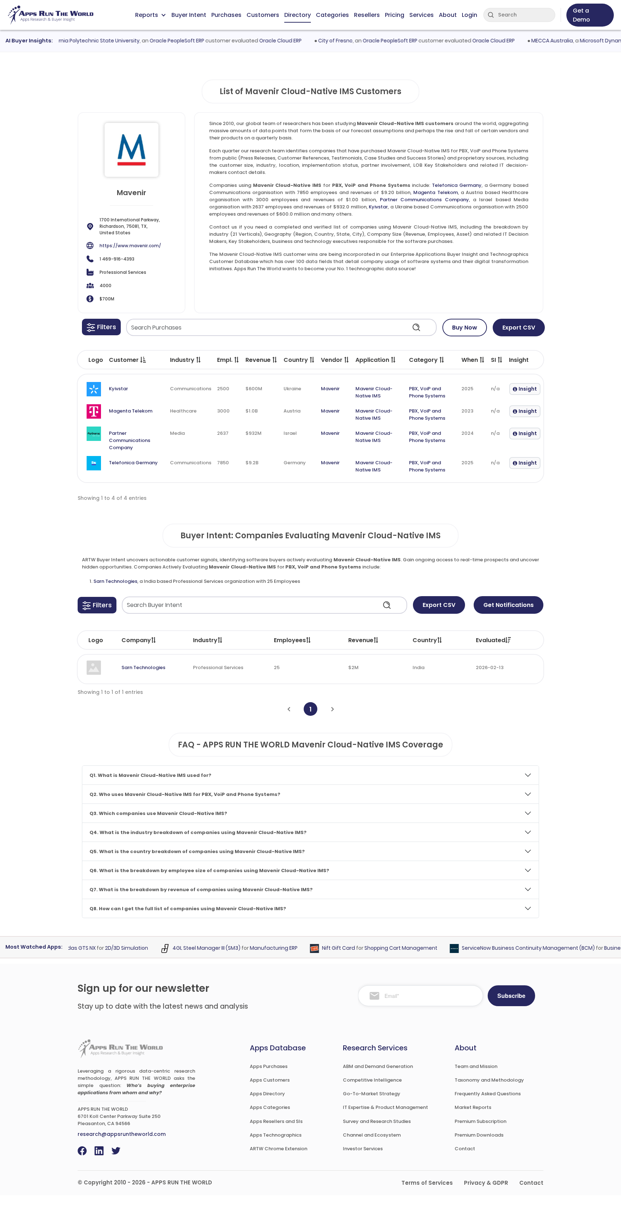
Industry (205, 640)
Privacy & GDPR (486, 1183)
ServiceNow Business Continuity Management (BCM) (513, 948)
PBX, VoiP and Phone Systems (427, 392)
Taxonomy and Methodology (489, 1080)
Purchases (226, 15)
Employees (290, 640)
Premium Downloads (479, 1135)
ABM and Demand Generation (378, 1066)
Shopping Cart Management (385, 948)
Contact (465, 1148)
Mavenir (330, 388)
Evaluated (490, 640)
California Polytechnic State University (76, 40)
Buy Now (464, 327)
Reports (146, 15)
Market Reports (473, 1107)
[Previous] (288, 709)
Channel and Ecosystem (372, 1135)
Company (136, 640)
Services (421, 15)
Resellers (367, 15)
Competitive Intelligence (372, 1080)
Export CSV (518, 327)
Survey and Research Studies (377, 1121)
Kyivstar (378, 206)
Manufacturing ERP (258, 948)
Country (425, 640)
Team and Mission (476, 1066)
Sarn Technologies (115, 581)
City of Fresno (320, 40)
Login (469, 15)
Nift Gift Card (323, 948)
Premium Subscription (480, 1121)
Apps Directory (267, 1093)
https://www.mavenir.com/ (130, 246)
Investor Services (363, 1148)
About (448, 15)
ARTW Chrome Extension (278, 1148)
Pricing (394, 15)
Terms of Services (427, 1183)
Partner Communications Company (424, 199)
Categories (332, 15)
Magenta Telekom (435, 192)
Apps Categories (270, 1107)
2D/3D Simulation (111, 948)
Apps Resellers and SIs (276, 1121)
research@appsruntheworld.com (122, 1134)
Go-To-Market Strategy (371, 1093)
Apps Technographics (276, 1135)
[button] (101, 327)
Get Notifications (508, 605)
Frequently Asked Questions (488, 1093)
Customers (263, 15)
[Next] (332, 709)
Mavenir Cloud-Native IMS (373, 392)
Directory (297, 15)
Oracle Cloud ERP (265, 40)
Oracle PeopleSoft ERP (161, 40)
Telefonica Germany (457, 185)
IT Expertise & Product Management (385, 1107)
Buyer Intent (188, 15)
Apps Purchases (269, 1066)
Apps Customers (270, 1080)
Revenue (360, 640)
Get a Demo (581, 15)
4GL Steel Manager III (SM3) (191, 948)
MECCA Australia (537, 40)
